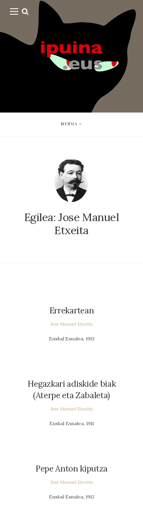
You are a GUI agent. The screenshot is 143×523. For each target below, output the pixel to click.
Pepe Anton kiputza (71, 468)
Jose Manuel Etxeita (71, 324)
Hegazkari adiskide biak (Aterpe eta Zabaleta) (71, 389)
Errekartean (71, 310)
